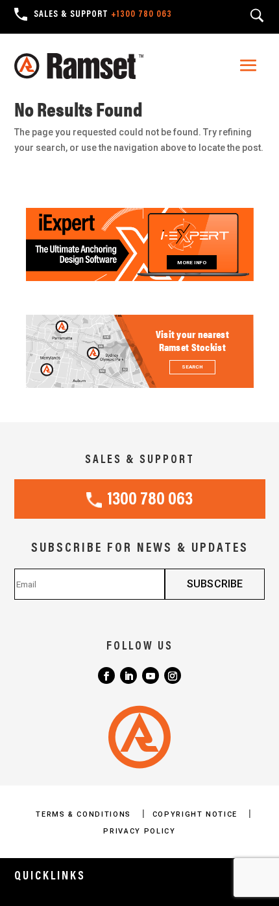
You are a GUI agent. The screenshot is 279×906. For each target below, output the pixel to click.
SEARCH (192, 367)
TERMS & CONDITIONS (85, 814)
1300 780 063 (150, 500)
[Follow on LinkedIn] (128, 675)
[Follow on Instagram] (172, 675)
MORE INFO (191, 263)
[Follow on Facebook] (106, 675)
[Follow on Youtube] (150, 675)
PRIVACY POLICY (139, 831)
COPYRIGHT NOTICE (196, 814)
